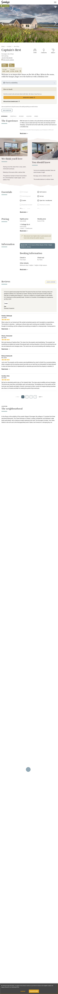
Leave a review (50, 282)
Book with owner (28, 97)
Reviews (21, 116)
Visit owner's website (8, 60)
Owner (36, 116)
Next (40, 397)
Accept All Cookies (34, 991)
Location (28, 116)
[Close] (55, 985)
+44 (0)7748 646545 (7, 58)
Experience (4, 116)
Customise (22, 991)
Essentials (13, 116)
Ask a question (7, 110)
